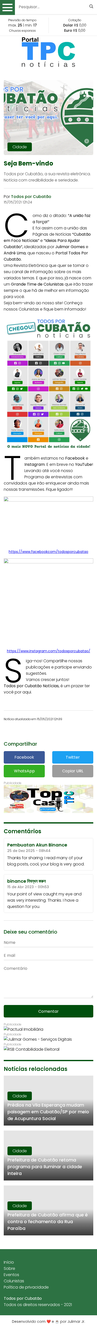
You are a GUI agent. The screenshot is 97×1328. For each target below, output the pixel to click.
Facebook (24, 757)
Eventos (11, 1275)
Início (9, 1262)
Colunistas (14, 1281)
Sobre (9, 1268)
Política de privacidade (26, 1287)
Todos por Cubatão (23, 1298)
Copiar (72, 771)
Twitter (73, 757)
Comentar (48, 1011)
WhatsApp (24, 771)
